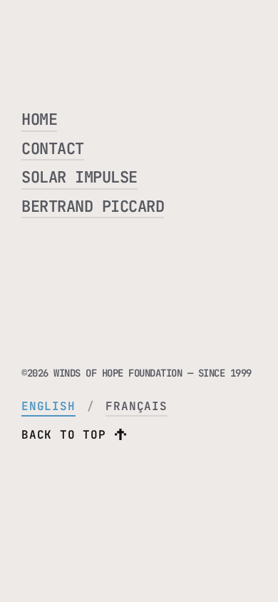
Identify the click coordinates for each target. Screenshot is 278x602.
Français (136, 406)
